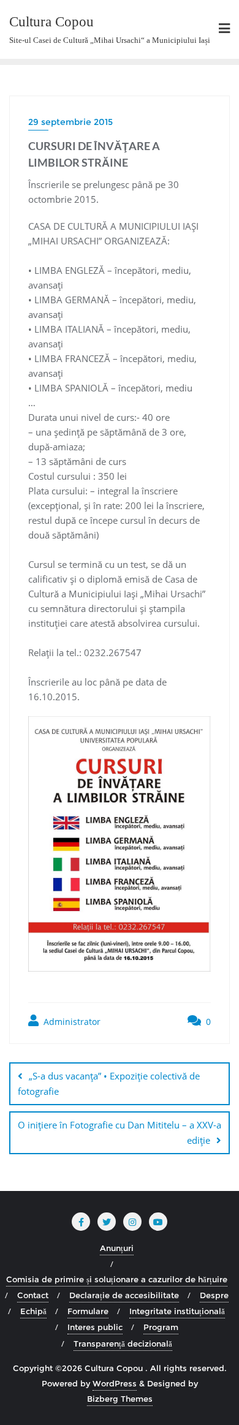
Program (160, 1327)
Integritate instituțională (177, 1311)
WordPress (115, 1383)
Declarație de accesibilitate (124, 1295)
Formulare (87, 1311)
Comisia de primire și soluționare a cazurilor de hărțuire (116, 1279)
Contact (32, 1295)
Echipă (33, 1311)
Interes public (95, 1327)
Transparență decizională (123, 1343)
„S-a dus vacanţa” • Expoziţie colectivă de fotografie (109, 1083)
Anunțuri (117, 1248)
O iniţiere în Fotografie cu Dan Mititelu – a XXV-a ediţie (119, 1132)
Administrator (71, 1021)
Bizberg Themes (120, 1399)
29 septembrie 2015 (70, 121)
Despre (214, 1295)
